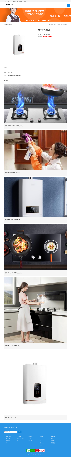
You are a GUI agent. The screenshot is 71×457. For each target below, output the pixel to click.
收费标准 (41, 443)
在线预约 (30, 440)
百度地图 (53, 443)
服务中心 (58, 24)
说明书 (7, 442)
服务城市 (41, 445)
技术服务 (8, 438)
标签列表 (53, 440)
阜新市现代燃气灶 (9, 72)
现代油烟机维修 (37, 454)
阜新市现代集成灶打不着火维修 (12, 75)
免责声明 (41, 442)
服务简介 (41, 438)
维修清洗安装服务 (64, 24)
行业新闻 (8, 440)
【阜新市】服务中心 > (8, 1)
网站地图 (53, 442)
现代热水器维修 (30, 454)
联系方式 (41, 440)
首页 (55, 24)
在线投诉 (53, 438)
